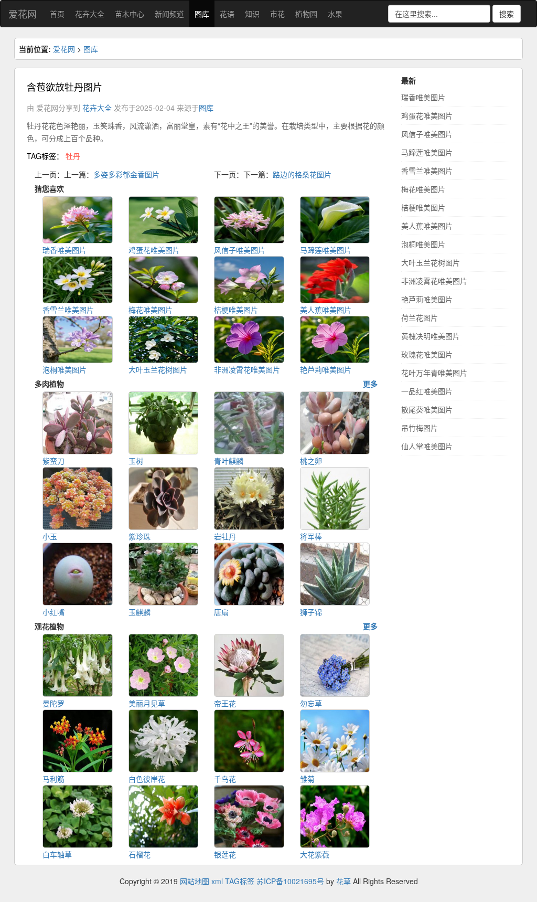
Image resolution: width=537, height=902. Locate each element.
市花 (277, 13)
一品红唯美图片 (427, 391)
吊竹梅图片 (419, 427)
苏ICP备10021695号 (290, 881)
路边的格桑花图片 (302, 174)
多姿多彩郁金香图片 (126, 174)
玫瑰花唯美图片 (427, 354)
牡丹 (73, 156)
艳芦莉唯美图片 (427, 299)
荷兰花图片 (419, 317)
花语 (227, 13)
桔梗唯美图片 (423, 207)
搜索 (506, 13)
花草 (343, 881)
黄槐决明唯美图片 (430, 336)
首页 (57, 13)
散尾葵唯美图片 (427, 409)
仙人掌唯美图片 (427, 446)
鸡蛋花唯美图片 (427, 115)
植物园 (306, 13)
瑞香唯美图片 (423, 97)
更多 (370, 383)
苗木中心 (129, 13)
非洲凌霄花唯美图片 (434, 280)
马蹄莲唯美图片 (427, 152)
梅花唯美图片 (423, 189)
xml (217, 881)
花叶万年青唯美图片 (434, 372)
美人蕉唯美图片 (427, 225)
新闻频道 (169, 13)
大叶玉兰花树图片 (430, 262)
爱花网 (22, 13)
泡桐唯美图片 (423, 244)
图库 (202, 13)
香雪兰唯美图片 (427, 170)
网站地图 (194, 881)
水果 (335, 13)
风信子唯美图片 (427, 134)
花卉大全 (89, 13)
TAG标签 (239, 881)
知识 (252, 13)
